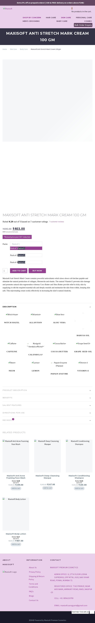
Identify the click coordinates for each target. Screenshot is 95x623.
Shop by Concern (32, 17)
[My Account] (68, 11)
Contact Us (33, 600)
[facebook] (10, 583)
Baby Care (62, 21)
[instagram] (4, 583)
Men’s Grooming (31, 21)
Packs (5, 244)
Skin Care (66, 17)
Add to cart (16, 488)
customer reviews (56, 221)
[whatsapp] (4, 588)
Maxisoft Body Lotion (16, 534)
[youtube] (17, 583)
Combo (88, 21)
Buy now (37, 271)
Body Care (24, 49)
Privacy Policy (35, 572)
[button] (71, 25)
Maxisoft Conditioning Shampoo (79, 477)
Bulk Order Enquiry (83, 25)
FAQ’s (31, 591)
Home (5, 49)
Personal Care (84, 17)
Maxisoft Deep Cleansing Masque (47, 477)
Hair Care (51, 17)
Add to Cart (19, 271)
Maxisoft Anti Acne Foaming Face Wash (15, 477)
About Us (33, 567)
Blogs (31, 596)
